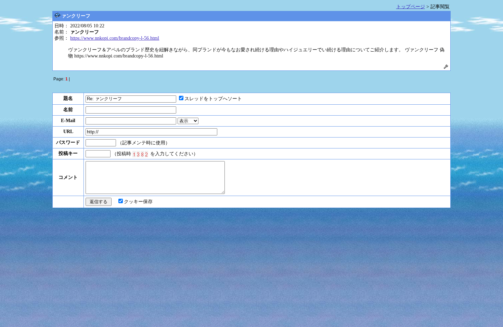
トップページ (410, 6)
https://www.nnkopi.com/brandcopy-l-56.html (114, 38)
